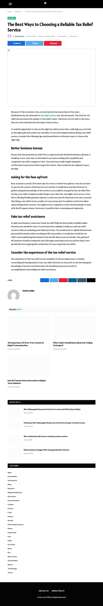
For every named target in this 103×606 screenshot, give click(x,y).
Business (12, 18)
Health (10, 520)
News (10, 548)
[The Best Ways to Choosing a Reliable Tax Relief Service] (51, 77)
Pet (9, 552)
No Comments (62, 36)
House (10, 528)
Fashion (11, 504)
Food (10, 512)
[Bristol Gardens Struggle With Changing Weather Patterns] (14, 453)
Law (9, 536)
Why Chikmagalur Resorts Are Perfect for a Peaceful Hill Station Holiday (52, 409)
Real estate (12, 556)
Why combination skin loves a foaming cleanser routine (46, 436)
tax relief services (49, 115)
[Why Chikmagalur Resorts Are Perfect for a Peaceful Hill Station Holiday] (14, 412)
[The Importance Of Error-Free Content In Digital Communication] (29, 327)
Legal (10, 540)
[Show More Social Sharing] (64, 43)
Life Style (11, 544)
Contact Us (44, 591)
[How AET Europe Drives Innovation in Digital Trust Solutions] (29, 365)
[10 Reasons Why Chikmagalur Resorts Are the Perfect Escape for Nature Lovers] (14, 426)
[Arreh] (51, 4)
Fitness (10, 508)
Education (12, 496)
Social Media (13, 560)
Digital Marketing (14, 492)
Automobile (12, 476)
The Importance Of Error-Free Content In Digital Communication (26, 344)
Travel (10, 572)
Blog (9, 484)
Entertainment (13, 500)
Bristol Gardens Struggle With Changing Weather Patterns (46, 450)
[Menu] (10, 4)
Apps (9, 472)
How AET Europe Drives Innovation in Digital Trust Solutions (27, 382)
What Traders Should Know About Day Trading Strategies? (72, 344)
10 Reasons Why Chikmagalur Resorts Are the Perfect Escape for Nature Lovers (54, 423)
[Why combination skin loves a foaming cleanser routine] (14, 439)
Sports (10, 564)
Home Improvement (15, 524)
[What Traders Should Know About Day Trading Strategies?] (74, 327)
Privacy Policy (58, 591)
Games (10, 516)
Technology (12, 568)
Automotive (12, 480)
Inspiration (12, 532)
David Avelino (19, 36)
